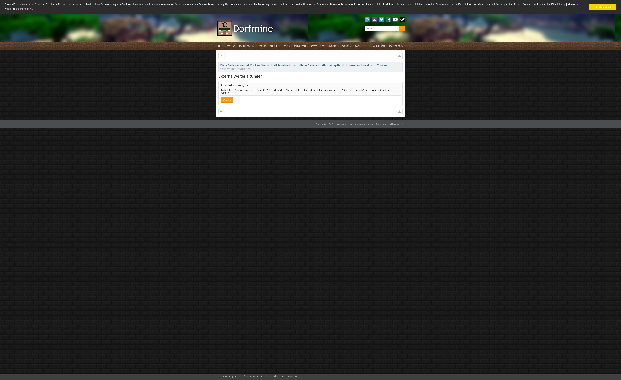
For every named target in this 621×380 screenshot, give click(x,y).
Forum (262, 46)
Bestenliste (317, 46)
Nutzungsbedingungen (362, 124)
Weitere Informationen (235, 69)
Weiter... (227, 99)
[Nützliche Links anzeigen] (399, 56)
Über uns (230, 46)
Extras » (346, 46)
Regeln (286, 46)
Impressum (341, 124)
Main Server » (247, 46)
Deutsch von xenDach (284, 376)
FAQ (357, 46)
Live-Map (333, 46)
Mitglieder (300, 46)
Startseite (321, 124)
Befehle (274, 46)
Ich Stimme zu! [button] (603, 7)
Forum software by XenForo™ (241, 376)
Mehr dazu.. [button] (26, 8)
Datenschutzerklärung (387, 124)
